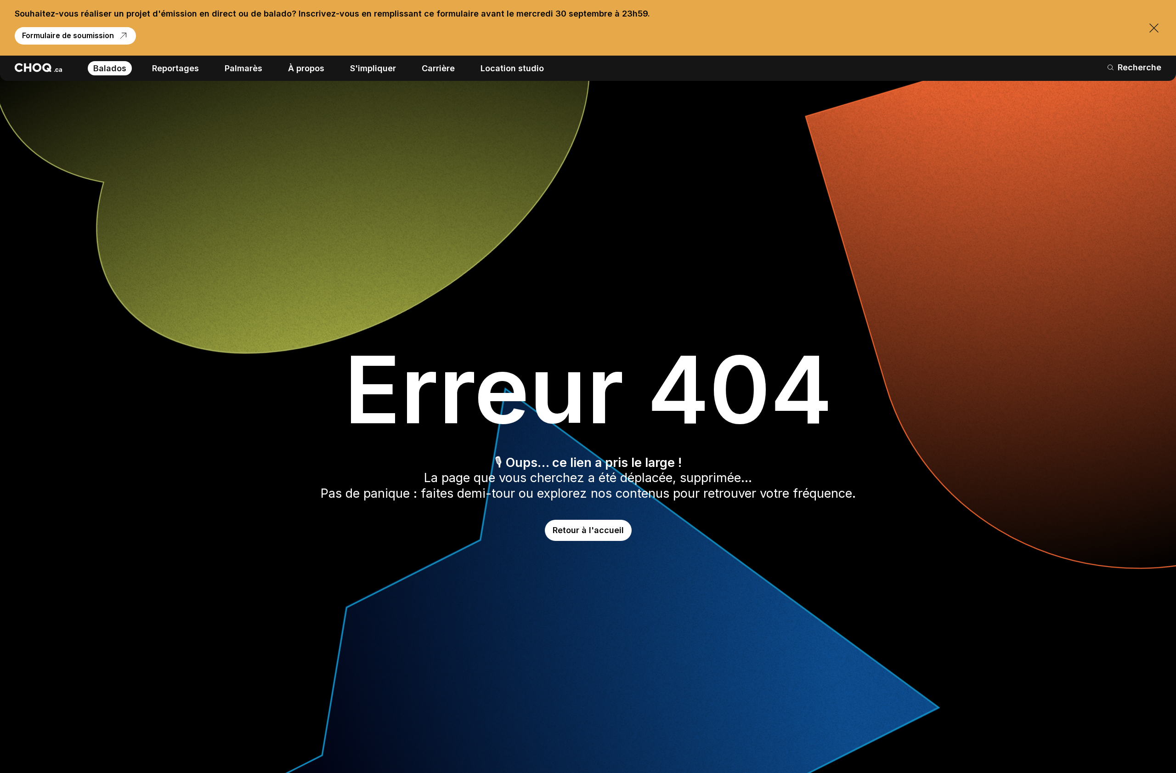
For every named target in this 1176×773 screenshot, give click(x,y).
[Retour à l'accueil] (38, 67)
